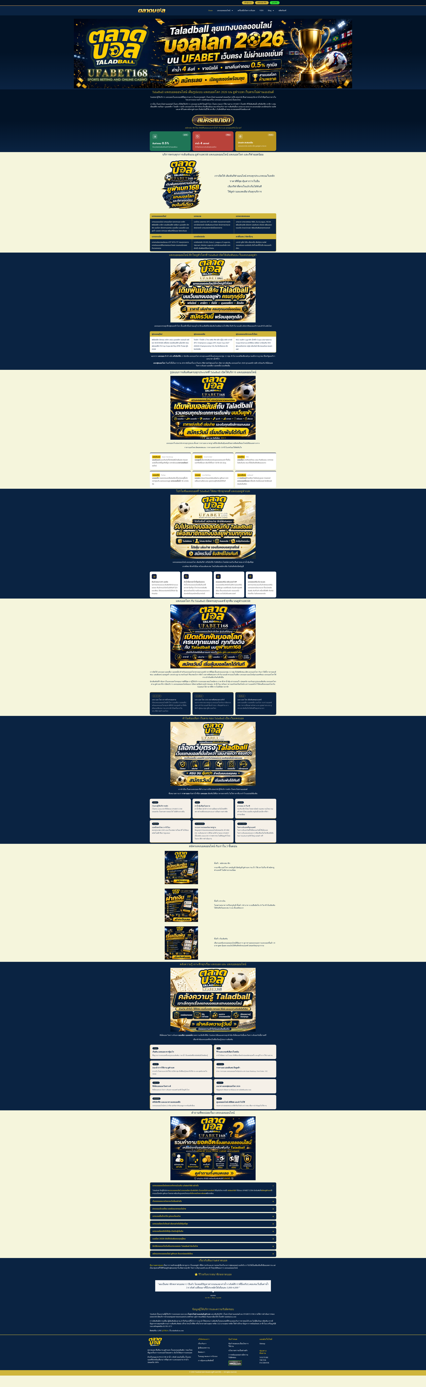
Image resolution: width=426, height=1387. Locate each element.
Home (210, 10)
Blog (269, 10)
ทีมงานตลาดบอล (156, 1265)
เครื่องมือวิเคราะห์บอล (246, 10)
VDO (261, 10)
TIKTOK (262, 1360)
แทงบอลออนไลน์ (223, 10)
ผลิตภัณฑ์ (282, 10)
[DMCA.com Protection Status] (235, 1365)
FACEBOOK (264, 1363)
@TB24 (165, 1331)
